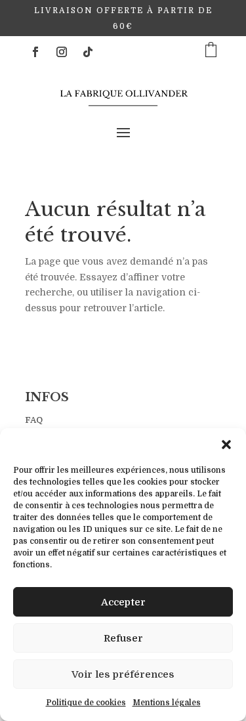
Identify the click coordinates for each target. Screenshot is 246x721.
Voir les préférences (123, 674)
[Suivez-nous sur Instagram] (61, 51)
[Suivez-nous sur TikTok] (87, 51)
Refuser (123, 638)
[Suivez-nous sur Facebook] (35, 51)
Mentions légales (167, 702)
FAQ (34, 420)
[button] (226, 444)
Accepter (123, 602)
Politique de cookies (86, 702)
